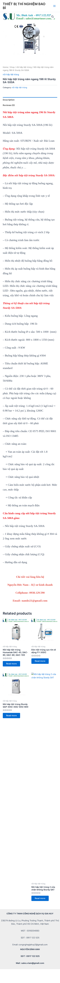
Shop (12, 67)
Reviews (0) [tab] (9, 105)
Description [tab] (9, 100)
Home (5, 67)
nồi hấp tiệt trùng (24, 67)
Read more (11, 663)
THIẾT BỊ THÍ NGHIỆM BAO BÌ (24, 6)
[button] (52, 16)
